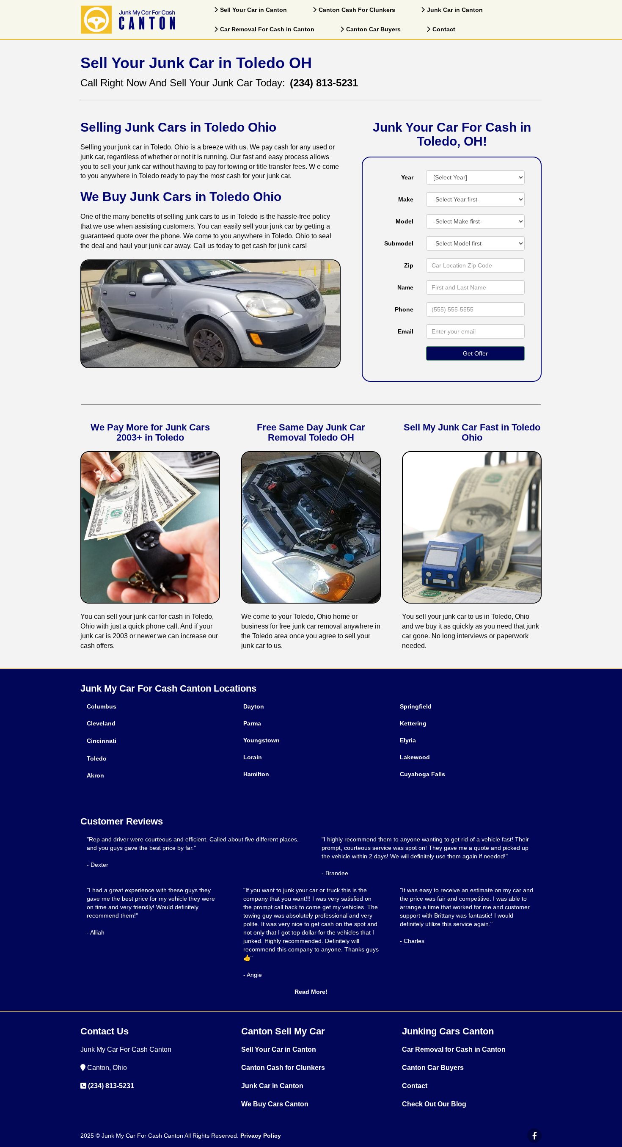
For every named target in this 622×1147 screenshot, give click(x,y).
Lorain (252, 757)
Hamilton (256, 774)
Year (407, 177)
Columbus (101, 706)
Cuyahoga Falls (422, 774)
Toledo (97, 758)
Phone (404, 309)
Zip (408, 265)
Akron (95, 775)
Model (404, 221)
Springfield (416, 706)
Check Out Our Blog (434, 1104)
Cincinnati (101, 740)
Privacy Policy (260, 1135)
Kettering (413, 723)
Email (405, 331)
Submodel (398, 243)
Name (405, 287)
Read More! (311, 991)
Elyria (408, 740)
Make (405, 199)
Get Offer (475, 353)
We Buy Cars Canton (274, 1104)
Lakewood (415, 757)
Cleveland (101, 723)
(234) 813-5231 (111, 1085)
